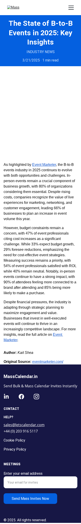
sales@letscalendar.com (24, 424)
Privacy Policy (15, 449)
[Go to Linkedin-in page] (6, 396)
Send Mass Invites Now (30, 498)
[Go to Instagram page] (36, 396)
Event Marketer (44, 165)
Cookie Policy (14, 440)
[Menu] (71, 8)
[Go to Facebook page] (21, 396)
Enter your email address (23, 473)
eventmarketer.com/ (47, 362)
